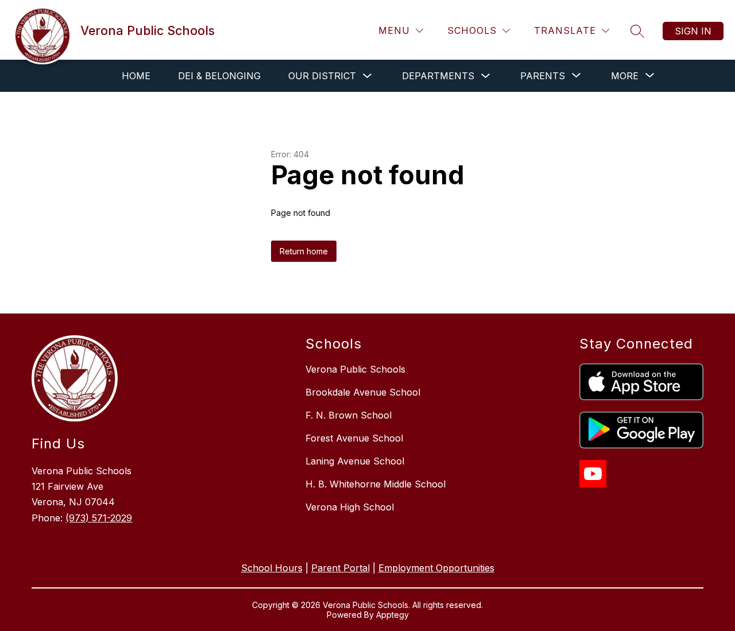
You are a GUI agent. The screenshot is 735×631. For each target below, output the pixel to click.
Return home (304, 251)
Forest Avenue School (354, 438)
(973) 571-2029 (98, 518)
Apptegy (392, 615)
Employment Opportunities (436, 568)
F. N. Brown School (348, 415)
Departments (438, 76)
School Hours (272, 568)
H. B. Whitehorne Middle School (375, 484)
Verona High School (349, 507)
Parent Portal (340, 568)
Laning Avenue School (354, 461)
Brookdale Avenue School (362, 392)
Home (136, 76)
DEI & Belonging (219, 76)
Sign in (693, 31)
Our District (322, 76)
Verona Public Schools (355, 369)
